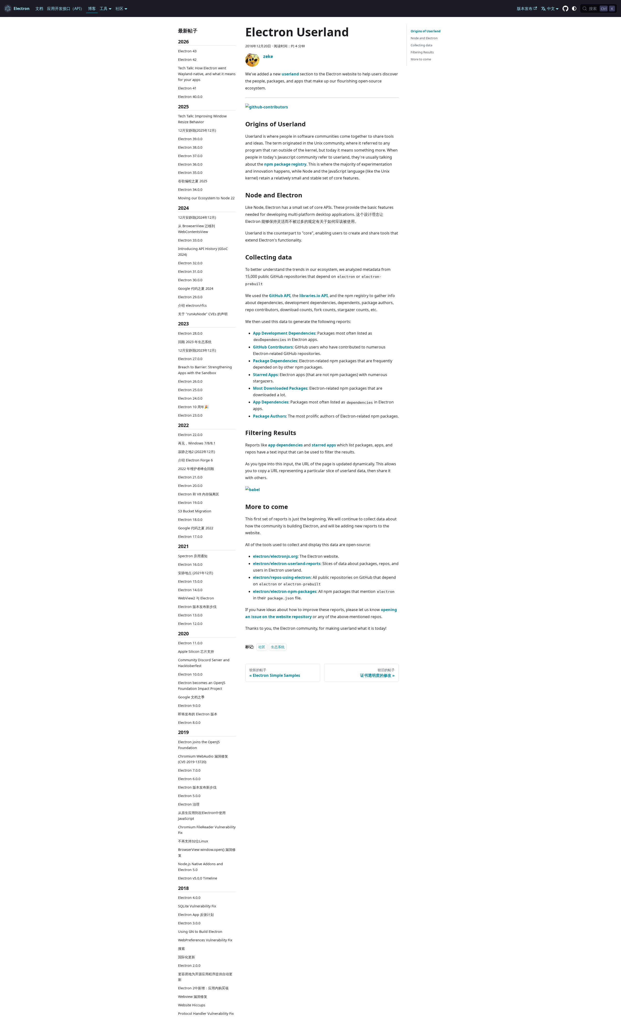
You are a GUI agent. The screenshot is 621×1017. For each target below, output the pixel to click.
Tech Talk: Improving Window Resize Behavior (202, 119)
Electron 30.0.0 (190, 280)
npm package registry (285, 164)
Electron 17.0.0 (190, 536)
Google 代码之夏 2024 (195, 288)
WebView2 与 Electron (196, 598)
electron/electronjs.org (275, 556)
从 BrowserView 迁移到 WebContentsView (196, 229)
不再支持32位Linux (193, 841)
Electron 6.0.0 (189, 778)
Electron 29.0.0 (190, 297)
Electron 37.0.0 (190, 155)
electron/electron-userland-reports (286, 563)
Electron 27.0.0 (190, 358)
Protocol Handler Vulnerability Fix (206, 1013)
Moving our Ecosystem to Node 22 (206, 198)
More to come (421, 59)
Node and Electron (424, 38)
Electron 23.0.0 (190, 415)
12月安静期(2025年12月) (197, 130)
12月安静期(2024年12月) (197, 217)
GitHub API (279, 295)
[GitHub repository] (565, 9)
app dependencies (285, 445)
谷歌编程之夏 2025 (192, 181)
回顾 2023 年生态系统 (195, 341)
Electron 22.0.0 (190, 434)
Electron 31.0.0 (190, 271)
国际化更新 (186, 957)
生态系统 (278, 647)
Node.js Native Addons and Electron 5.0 (200, 867)
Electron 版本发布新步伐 (197, 606)
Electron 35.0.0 (190, 172)
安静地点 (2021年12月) (195, 573)
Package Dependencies (275, 360)
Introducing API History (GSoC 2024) (203, 251)
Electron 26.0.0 (190, 381)
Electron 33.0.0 (190, 240)
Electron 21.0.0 (190, 477)
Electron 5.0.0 (189, 795)
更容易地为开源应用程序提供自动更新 (205, 976)
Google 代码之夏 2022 (195, 528)
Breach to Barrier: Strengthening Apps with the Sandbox (205, 370)
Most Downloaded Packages (280, 388)
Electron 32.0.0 (190, 263)
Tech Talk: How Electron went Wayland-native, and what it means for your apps (207, 74)
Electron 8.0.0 (189, 722)
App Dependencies (270, 402)
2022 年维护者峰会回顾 (196, 468)
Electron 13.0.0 (190, 615)
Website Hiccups (191, 1005)
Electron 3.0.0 (189, 923)
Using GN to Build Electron (200, 931)
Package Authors (269, 416)
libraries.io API (313, 295)
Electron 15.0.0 (190, 581)
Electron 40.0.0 (190, 96)
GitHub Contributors (273, 347)
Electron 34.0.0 (190, 189)
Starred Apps (265, 374)
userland (290, 74)
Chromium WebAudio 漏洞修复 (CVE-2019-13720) (203, 759)
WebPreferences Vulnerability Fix (205, 940)
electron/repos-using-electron (282, 577)
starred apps (324, 445)
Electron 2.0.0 (189, 965)
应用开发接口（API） (65, 8)
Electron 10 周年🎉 (193, 406)
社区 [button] (119, 8)
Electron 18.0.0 (190, 519)
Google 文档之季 (191, 697)
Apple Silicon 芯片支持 (196, 651)
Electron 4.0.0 (189, 897)
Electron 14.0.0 (190, 589)
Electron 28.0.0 (190, 333)
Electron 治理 (188, 804)
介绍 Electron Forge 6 (195, 460)
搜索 (181, 948)
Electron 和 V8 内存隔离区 (198, 494)
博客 (92, 8)
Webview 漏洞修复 (192, 996)
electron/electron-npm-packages (284, 591)
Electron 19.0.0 (190, 502)
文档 (39, 8)
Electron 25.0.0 (190, 389)
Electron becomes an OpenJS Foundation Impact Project (201, 685)
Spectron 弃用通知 (192, 556)
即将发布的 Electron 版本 (197, 714)
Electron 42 (187, 59)
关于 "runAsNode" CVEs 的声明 (203, 313)
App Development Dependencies (284, 333)
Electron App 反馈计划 (196, 914)
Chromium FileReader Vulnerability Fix (207, 830)
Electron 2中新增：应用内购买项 (203, 988)
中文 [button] (551, 8)
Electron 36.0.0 (190, 164)
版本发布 (524, 8)
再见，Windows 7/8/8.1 (196, 443)
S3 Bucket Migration (194, 511)
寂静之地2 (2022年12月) (196, 451)
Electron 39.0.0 (190, 139)
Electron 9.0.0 (189, 705)
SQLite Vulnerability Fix (197, 906)
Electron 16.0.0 (190, 564)
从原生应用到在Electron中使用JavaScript (202, 815)
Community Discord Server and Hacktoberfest (203, 663)
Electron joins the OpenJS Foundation (199, 745)
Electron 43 (187, 51)
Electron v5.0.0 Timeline (197, 878)
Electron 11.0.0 (190, 643)
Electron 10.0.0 (190, 674)
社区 (261, 647)
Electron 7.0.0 (189, 770)
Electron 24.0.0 (190, 398)
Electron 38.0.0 (190, 147)
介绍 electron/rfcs (192, 305)
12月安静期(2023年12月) (197, 350)
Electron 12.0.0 (190, 623)
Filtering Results (422, 52)
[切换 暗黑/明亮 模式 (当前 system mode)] (574, 8)
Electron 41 (187, 88)
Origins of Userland (426, 31)
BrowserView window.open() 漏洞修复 (207, 852)
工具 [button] (103, 8)
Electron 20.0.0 (190, 485)
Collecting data (421, 45)
